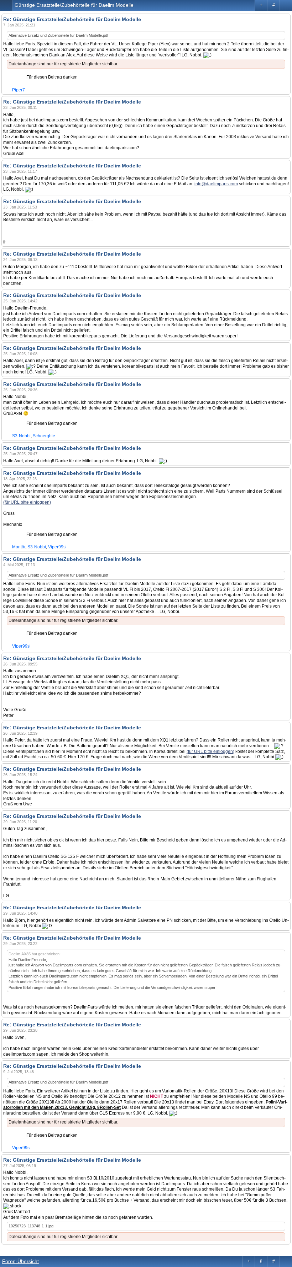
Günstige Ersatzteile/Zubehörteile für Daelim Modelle (74, 5)
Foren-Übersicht (20, 1261)
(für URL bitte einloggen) (27, 502)
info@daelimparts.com (216, 183)
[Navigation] (6, 5)
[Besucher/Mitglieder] (286, 5)
